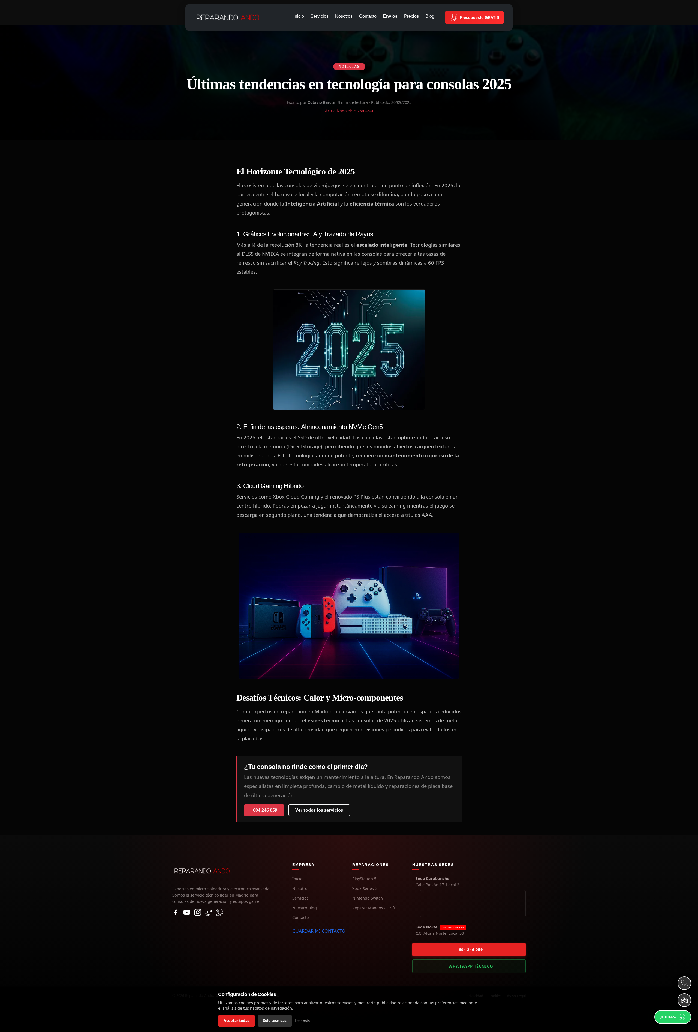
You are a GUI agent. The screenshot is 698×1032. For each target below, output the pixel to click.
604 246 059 (265, 810)
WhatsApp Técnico (471, 966)
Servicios (320, 16)
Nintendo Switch (367, 898)
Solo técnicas (275, 1020)
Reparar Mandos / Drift (373, 908)
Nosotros (344, 16)
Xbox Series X (364, 888)
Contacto (368, 16)
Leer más (302, 1021)
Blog (429, 16)
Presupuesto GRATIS (479, 17)
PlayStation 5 (364, 878)
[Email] (684, 1000)
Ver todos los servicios (319, 810)
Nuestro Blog (304, 908)
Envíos (390, 16)
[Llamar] (684, 983)
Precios (411, 16)
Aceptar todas (236, 1020)
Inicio (299, 16)
